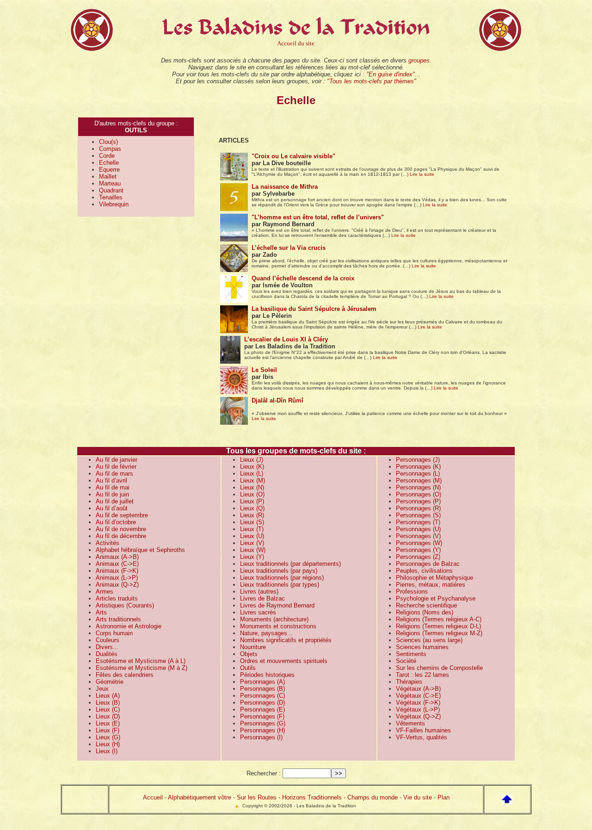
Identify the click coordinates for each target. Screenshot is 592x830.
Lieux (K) (252, 466)
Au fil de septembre (122, 515)
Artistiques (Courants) (125, 605)
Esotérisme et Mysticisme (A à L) (140, 660)
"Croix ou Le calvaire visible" (293, 156)
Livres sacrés (258, 612)
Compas (110, 148)
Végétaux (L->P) (418, 709)
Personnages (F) (262, 716)
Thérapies (409, 681)
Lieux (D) (108, 716)
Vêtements (410, 723)
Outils (248, 667)
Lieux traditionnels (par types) (279, 584)
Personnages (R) (418, 508)
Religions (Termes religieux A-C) (438, 619)
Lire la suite (422, 174)
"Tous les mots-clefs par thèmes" (371, 81)
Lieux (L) (251, 473)
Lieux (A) (108, 695)
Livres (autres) (259, 591)
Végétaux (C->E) (418, 695)
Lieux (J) (251, 459)
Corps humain (114, 633)
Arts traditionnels (118, 619)
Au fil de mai (113, 487)
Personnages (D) (262, 702)
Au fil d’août (112, 508)
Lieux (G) (108, 737)
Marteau (110, 183)
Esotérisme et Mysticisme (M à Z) (141, 667)
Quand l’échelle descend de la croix (303, 278)
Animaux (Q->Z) (117, 584)
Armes (104, 591)
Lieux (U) (252, 536)
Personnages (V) (418, 536)
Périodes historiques (267, 674)
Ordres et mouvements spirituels (283, 660)
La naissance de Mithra (285, 186)
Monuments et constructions (278, 626)
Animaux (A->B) (117, 556)
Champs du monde (372, 797)
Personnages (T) (418, 522)
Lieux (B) (108, 702)
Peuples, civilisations (424, 570)
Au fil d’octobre (116, 522)
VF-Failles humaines (423, 730)
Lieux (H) (108, 744)
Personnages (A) (262, 681)
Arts (101, 612)
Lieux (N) (252, 487)
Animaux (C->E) (117, 563)
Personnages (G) (262, 723)
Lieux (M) (252, 480)
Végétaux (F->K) (418, 702)
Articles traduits (117, 598)
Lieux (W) (252, 549)
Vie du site (417, 797)
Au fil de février (116, 466)
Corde (107, 155)
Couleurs (107, 640)
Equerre (109, 169)
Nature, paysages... (266, 633)
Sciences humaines (422, 647)
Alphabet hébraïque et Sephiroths (140, 549)
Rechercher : (264, 773)
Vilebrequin (114, 204)
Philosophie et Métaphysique (434, 577)
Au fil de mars (114, 473)
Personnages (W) (419, 542)
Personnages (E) (262, 709)
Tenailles (111, 197)
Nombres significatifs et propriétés (286, 640)
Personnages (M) (419, 480)
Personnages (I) (261, 737)
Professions (412, 591)
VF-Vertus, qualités (421, 737)
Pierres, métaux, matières (430, 584)
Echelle (109, 162)
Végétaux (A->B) (418, 688)
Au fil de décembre (121, 536)
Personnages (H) (262, 730)
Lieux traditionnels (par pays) (278, 570)
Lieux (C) (108, 709)
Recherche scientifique (426, 605)
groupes (419, 60)
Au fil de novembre (121, 529)
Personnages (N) (418, 487)
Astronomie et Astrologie (128, 626)
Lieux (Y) (252, 556)
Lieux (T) (252, 529)
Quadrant (111, 190)
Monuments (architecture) (274, 619)
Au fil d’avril (111, 480)
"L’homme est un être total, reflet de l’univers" (318, 217)
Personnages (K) (418, 466)
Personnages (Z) (418, 556)
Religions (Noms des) (424, 612)
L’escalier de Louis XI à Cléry (286, 339)
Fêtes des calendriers (125, 674)
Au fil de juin (112, 494)
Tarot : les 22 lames (422, 674)
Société (406, 660)
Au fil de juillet (115, 501)
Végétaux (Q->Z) (418, 716)
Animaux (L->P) (117, 577)
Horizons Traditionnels (312, 797)
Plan (444, 797)
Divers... (107, 647)
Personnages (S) (418, 515)
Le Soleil (264, 369)
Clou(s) (108, 141)
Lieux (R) (252, 515)
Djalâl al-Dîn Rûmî (277, 400)
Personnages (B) (262, 688)
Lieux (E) (108, 723)
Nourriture (253, 647)
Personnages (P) (418, 501)
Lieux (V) (252, 542)
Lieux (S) (252, 522)
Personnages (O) (418, 494)
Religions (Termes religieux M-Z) (439, 633)
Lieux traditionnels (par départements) (290, 563)
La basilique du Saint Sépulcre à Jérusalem (314, 308)
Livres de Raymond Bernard (277, 605)
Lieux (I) (106, 751)
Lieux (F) (107, 730)
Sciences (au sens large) (429, 640)
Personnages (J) (418, 459)
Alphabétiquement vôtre (199, 797)
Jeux (102, 688)
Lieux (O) (252, 494)
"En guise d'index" (390, 74)
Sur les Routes (257, 797)
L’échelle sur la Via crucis (289, 247)
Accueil (153, 797)
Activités (107, 542)
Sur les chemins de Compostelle (439, 667)
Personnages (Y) (418, 549)
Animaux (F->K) (117, 570)
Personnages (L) (418, 473)
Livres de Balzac (262, 598)
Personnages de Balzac (428, 563)
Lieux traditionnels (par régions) (282, 577)
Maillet (108, 176)
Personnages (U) (418, 529)
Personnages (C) (262, 695)
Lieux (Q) (252, 508)
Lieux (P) (252, 501)
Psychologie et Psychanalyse (435, 598)
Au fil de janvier (116, 459)
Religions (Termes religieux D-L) (438, 626)
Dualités (106, 653)
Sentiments (411, 653)
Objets (249, 653)
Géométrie (109, 681)
